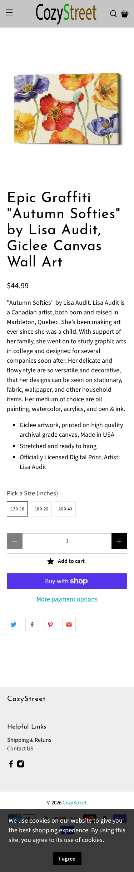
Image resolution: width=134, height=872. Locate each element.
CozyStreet (74, 803)
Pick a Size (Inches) (32, 493)
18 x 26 (41, 509)
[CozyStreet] (67, 14)
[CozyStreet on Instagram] (21, 766)
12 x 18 (17, 509)
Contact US (20, 749)
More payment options (67, 599)
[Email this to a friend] (69, 624)
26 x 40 (65, 509)
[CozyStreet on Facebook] (11, 766)
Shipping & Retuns (29, 740)
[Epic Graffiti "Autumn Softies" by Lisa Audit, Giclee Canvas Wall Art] (67, 109)
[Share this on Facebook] (32, 624)
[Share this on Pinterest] (50, 624)
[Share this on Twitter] (13, 624)
